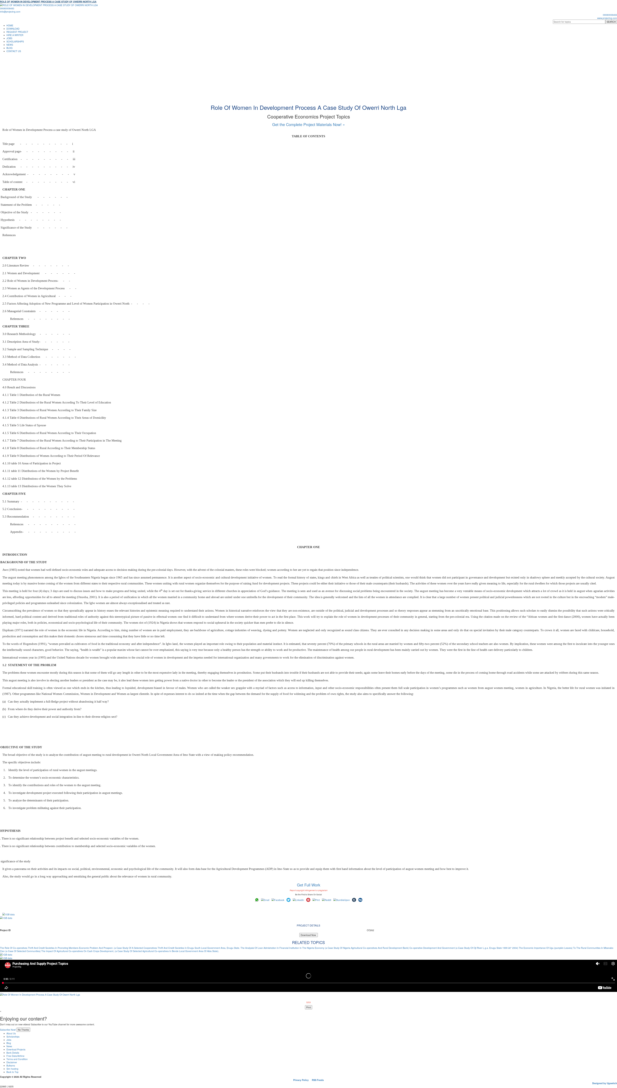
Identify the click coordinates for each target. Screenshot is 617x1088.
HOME (9, 25)
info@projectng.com (10, 11)
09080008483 (7, 8)
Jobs (8, 1039)
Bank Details (12, 1052)
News (9, 1046)
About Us (11, 1033)
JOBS (9, 38)
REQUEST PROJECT (17, 31)
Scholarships (12, 1036)
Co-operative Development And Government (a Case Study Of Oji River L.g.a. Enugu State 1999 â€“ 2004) (463, 947)
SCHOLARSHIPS (15, 41)
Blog (8, 1043)
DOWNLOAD (12, 28)
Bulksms (10, 1065)
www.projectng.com (607, 18)
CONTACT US (13, 51)
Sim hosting (12, 1068)
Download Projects (15, 1049)
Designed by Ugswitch (604, 1083)
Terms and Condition (17, 1059)
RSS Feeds (318, 1080)
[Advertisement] (308, 76)
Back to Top (12, 1072)
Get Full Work (308, 885)
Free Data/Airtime (15, 1055)
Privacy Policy (301, 1080)
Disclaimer (11, 1062)
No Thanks (23, 1029)
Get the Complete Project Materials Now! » (308, 124)
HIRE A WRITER (14, 35)
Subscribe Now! (8, 1029)
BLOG (9, 48)
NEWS (9, 44)
